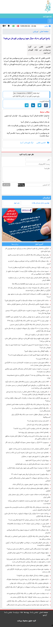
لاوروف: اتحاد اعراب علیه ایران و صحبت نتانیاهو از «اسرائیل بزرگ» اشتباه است (29, 502)
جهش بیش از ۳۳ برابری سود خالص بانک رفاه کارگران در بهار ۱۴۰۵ (28, 320)
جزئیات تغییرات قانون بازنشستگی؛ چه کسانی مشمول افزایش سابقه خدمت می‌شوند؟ (28, 305)
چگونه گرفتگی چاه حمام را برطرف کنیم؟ (36, 351)
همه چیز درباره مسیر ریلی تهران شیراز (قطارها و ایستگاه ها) (30, 284)
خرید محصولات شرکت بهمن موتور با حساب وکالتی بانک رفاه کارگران (28, 601)
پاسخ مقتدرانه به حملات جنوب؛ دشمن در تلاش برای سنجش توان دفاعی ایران (29, 495)
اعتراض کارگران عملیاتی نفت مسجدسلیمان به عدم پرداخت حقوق (29, 449)
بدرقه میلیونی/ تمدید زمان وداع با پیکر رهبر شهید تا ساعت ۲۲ (30, 474)
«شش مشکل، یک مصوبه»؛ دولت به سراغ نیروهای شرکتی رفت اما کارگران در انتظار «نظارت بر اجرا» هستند (29, 289)
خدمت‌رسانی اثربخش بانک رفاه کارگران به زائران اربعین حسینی (29, 324)
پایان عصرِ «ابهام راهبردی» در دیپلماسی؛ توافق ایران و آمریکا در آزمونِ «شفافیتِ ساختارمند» (28, 544)
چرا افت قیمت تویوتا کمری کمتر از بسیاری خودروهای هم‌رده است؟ (28, 355)
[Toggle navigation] (50, 21)
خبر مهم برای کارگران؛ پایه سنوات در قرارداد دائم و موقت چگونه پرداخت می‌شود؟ (27, 399)
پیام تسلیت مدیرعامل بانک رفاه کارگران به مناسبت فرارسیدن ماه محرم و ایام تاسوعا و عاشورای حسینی (27, 508)
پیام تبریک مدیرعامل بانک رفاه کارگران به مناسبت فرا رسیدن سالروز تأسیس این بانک (29, 256)
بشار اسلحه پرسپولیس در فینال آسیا (34, 122)
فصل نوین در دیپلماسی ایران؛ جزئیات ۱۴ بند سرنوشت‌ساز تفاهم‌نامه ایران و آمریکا (28, 525)
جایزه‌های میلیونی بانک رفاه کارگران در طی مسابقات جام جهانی (29, 583)
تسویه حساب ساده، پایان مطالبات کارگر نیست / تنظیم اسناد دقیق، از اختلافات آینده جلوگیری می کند (28, 272)
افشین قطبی (41, 142)
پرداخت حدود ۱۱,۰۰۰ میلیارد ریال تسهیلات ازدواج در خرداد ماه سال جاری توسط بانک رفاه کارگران (27, 514)
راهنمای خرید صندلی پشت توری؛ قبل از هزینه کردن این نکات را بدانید (27, 452)
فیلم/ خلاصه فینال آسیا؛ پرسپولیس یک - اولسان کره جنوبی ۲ (26, 117)
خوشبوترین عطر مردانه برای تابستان (38, 424)
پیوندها (26, 612)
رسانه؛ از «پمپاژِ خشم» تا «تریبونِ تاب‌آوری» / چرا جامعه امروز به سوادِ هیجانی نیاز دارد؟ (27, 346)
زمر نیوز (16, 202)
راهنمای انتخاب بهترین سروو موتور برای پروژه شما (34, 432)
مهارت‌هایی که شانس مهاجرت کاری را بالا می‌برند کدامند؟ (31, 428)
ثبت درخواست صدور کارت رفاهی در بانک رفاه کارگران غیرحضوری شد (28, 593)
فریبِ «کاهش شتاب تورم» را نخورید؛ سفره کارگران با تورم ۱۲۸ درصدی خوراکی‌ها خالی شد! (28, 311)
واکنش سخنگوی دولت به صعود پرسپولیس (32, 129)
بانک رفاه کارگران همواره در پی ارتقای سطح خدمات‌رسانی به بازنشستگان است (31, 409)
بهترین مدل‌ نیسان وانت (40, 202)
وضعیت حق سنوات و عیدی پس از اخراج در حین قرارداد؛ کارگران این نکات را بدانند (28, 570)
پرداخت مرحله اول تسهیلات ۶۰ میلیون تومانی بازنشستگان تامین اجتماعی (29, 479)
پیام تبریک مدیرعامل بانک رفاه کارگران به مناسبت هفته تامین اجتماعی (27, 404)
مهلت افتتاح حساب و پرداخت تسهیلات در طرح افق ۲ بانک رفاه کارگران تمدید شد (27, 588)
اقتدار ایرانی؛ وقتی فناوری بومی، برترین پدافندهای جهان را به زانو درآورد (27, 381)
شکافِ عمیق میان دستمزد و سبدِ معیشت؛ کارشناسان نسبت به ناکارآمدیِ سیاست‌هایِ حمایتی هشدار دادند (27, 364)
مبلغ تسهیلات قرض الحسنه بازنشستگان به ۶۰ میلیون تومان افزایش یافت (28, 554)
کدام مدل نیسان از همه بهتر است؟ (38, 421)
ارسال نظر (6, 184)
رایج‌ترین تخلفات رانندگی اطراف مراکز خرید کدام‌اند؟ (33, 575)
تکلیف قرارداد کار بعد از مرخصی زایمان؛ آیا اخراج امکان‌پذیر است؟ (28, 520)
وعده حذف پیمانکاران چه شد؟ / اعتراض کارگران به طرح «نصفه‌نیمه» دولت (28, 376)
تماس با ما (34, 612)
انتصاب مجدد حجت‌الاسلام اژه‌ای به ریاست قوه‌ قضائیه (32, 464)
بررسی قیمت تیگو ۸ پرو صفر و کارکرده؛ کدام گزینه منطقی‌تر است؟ (28, 267)
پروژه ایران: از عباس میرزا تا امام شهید (37, 460)
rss (21, 612)
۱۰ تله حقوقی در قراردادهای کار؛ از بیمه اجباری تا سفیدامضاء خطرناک (28, 579)
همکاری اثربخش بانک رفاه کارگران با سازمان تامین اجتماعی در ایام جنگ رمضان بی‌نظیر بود (27, 537)
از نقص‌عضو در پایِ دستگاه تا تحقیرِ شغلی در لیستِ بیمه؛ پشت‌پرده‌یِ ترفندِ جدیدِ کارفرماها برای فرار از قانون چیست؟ (28, 393)
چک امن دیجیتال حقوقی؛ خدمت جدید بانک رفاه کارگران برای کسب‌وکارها (31, 415)
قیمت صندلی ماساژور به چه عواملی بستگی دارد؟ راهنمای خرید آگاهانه (27, 317)
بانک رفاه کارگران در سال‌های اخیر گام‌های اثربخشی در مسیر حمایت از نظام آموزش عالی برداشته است (28, 386)
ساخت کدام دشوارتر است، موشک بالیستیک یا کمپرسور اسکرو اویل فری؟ (27, 300)
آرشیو (45, 615)
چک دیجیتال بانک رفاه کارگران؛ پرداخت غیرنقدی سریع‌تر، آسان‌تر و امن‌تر (29, 262)
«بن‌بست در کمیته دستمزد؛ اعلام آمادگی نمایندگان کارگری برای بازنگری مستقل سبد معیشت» (27, 370)
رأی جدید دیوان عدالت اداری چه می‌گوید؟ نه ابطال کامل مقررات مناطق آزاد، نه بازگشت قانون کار (27, 437)
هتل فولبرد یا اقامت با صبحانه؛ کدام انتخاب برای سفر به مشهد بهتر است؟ (29, 295)
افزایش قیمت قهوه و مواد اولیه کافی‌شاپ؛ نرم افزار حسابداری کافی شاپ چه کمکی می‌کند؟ (27, 339)
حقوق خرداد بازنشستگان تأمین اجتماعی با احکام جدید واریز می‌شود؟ (28, 549)
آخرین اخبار (39, 244)
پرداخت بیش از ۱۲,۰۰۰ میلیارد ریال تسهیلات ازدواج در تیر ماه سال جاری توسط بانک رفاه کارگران (27, 329)
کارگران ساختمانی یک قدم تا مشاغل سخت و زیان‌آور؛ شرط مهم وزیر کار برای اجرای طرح (27, 249)
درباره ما (16, 612)
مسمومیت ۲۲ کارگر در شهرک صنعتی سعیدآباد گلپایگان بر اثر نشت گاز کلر (27, 443)
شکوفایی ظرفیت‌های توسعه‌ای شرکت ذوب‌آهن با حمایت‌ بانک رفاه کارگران (29, 489)
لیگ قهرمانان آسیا (26, 142)
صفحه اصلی (44, 31)
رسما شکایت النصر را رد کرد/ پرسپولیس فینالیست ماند (28, 125)
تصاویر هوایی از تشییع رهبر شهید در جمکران (35, 456)
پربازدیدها (15, 244)
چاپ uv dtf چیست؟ (42, 359)
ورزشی (35, 31)
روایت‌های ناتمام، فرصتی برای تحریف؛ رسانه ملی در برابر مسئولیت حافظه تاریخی (29, 279)
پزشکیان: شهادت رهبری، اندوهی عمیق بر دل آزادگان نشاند (30, 484)
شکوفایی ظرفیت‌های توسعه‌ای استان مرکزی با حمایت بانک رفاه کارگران (27, 565)
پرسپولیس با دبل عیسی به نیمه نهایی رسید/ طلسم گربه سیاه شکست (28, 134)
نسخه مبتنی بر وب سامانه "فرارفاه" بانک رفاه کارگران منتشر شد (29, 597)
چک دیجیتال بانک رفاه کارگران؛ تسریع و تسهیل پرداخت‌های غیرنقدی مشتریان (28, 531)
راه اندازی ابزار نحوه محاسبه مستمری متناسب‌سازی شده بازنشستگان (28, 605)
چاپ (46, 26)
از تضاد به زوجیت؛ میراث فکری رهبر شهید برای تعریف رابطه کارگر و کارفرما (29, 469)
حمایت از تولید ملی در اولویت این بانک (37, 334)
